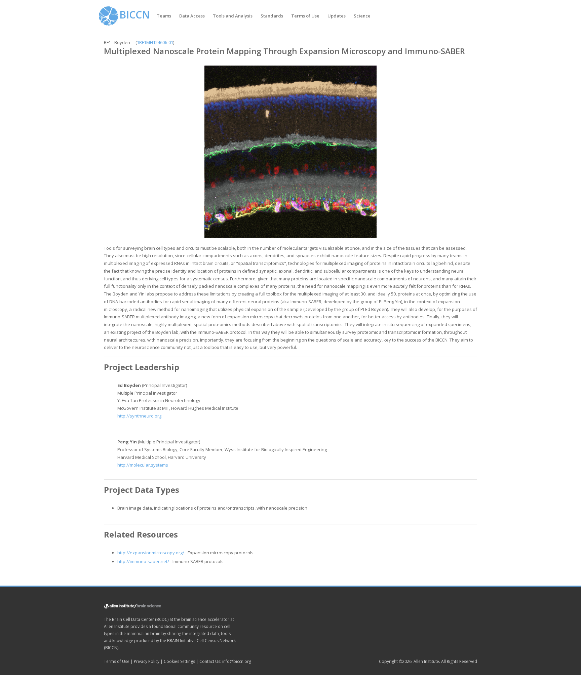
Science (362, 16)
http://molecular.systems (142, 465)
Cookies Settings (179, 661)
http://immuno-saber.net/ (143, 561)
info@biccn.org (236, 661)
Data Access (192, 16)
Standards (272, 16)
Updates (336, 16)
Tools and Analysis (233, 16)
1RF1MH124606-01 (155, 42)
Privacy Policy (146, 661)
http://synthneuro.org (139, 416)
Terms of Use (305, 16)
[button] (164, 16)
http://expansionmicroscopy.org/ (150, 553)
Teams (164, 16)
